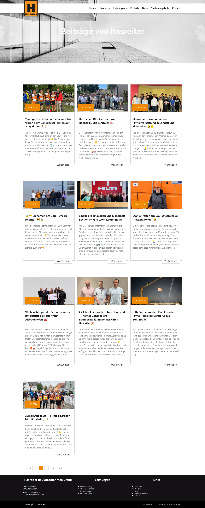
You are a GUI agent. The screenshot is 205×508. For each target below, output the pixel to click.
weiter (61, 468)
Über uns (103, 8)
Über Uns (138, 486)
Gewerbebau (85, 491)
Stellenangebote (160, 8)
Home (92, 8)
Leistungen (119, 8)
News (145, 8)
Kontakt (176, 8)
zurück (28, 468)
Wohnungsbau (86, 493)
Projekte (134, 8)
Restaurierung (86, 486)
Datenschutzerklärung (169, 504)
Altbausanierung (87, 489)
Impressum (148, 504)
